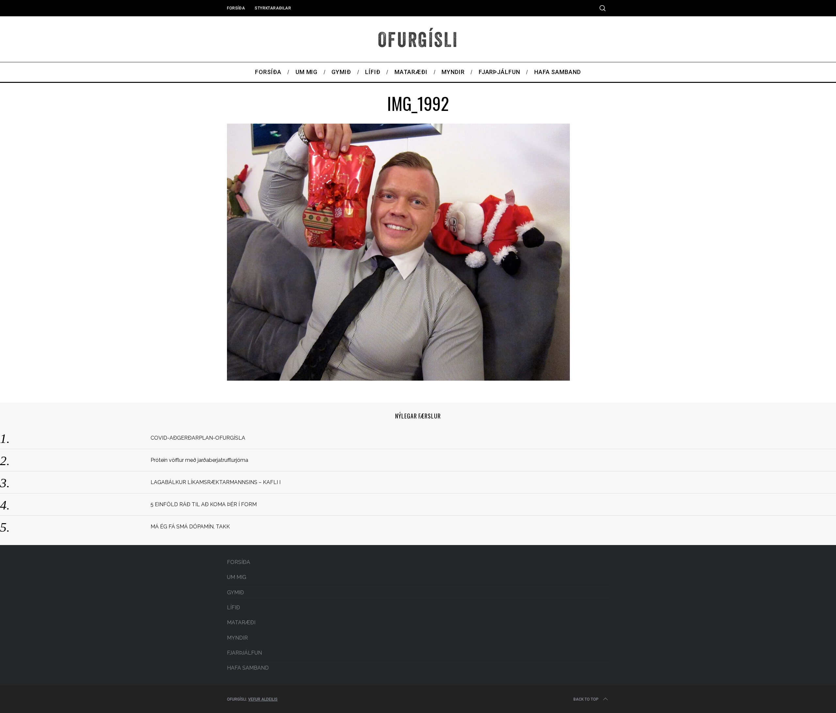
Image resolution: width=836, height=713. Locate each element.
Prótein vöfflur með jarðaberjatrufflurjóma (199, 460)
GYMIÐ (235, 592)
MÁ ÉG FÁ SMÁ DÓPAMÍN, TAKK (190, 526)
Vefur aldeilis (263, 699)
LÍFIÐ (233, 607)
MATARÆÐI (241, 622)
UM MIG (236, 577)
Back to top (586, 699)
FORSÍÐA (236, 8)
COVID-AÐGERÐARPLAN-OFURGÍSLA (198, 438)
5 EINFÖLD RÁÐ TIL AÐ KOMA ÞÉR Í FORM (204, 504)
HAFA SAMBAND (248, 668)
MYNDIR (237, 638)
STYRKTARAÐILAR (273, 8)
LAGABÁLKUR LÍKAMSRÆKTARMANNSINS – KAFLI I (216, 482)
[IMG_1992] (398, 378)
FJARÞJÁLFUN (244, 653)
